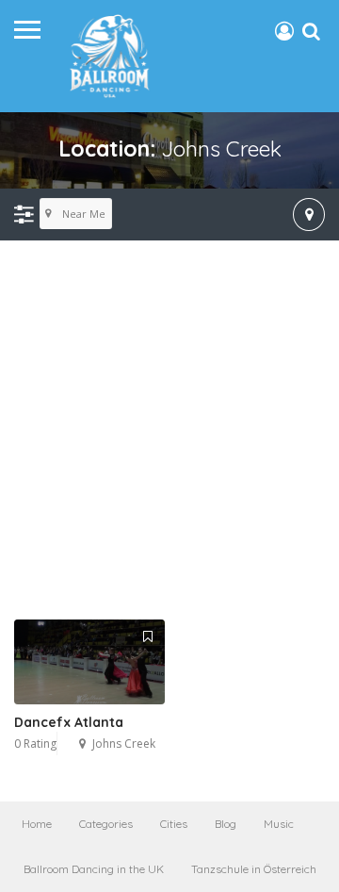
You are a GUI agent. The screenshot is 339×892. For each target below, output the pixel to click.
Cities (173, 824)
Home (37, 824)
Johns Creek (123, 743)
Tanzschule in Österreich (253, 869)
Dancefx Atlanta (68, 722)
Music (279, 824)
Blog (225, 824)
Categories (106, 824)
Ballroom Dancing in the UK (94, 869)
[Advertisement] (169, 431)
